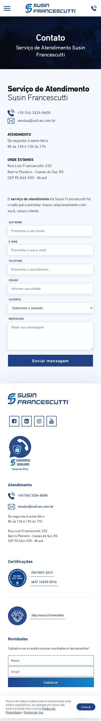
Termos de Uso (33, 712)
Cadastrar (51, 682)
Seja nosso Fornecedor (47, 615)
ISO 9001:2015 (42, 572)
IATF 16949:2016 (44, 582)
